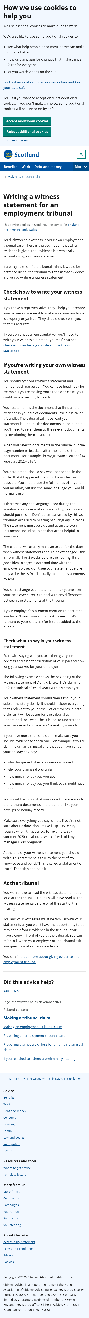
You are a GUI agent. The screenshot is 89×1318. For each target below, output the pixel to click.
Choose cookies (15, 140)
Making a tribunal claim (25, 176)
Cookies (8, 1262)
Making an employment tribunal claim (32, 1027)
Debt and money (48, 166)
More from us (12, 1192)
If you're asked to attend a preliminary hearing (39, 1058)
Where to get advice (17, 1168)
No (16, 991)
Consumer (10, 1117)
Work (26, 166)
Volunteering (12, 1225)
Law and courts (13, 1137)
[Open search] (81, 154)
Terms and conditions (18, 1249)
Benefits (10, 166)
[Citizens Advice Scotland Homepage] (21, 154)
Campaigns (11, 1205)
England (73, 224)
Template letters (14, 1175)
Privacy (8, 1255)
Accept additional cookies (27, 121)
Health (7, 1151)
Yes (6, 991)
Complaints (11, 1198)
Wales (33, 229)
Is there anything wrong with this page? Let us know (44, 1079)
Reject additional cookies (27, 131)
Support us (11, 1218)
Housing (9, 1124)
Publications (11, 1212)
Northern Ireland (15, 229)
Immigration (11, 1144)
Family (7, 1131)
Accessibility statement (19, 1242)
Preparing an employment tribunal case (34, 1035)
